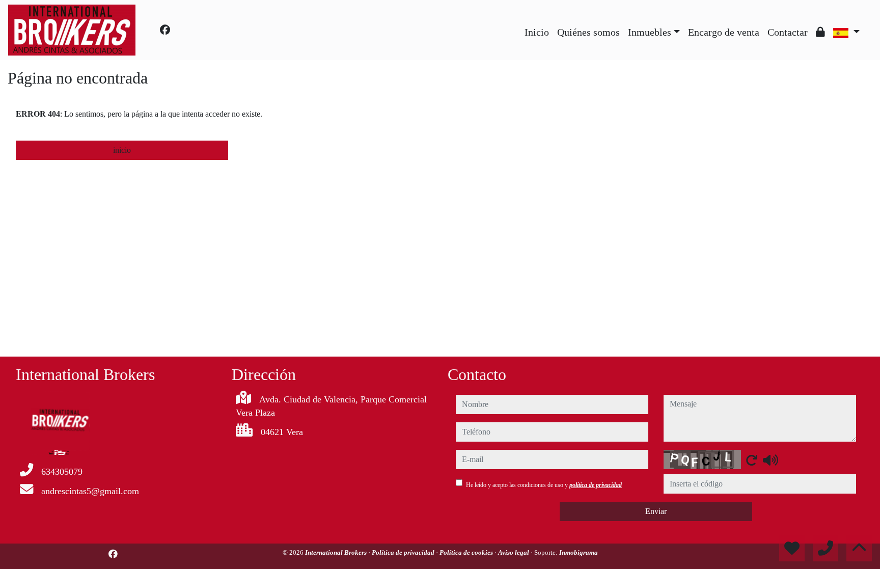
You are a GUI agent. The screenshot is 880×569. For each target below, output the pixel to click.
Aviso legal (514, 552)
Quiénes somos (588, 32)
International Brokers (336, 552)
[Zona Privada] (820, 32)
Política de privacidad (404, 552)
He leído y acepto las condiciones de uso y (544, 485)
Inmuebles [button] (649, 32)
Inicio (537, 32)
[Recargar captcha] (751, 460)
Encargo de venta (723, 32)
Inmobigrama (578, 552)
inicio (122, 150)
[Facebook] (165, 30)
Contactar (787, 32)
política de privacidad (595, 485)
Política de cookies (466, 552)
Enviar (656, 511)
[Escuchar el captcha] (770, 460)
